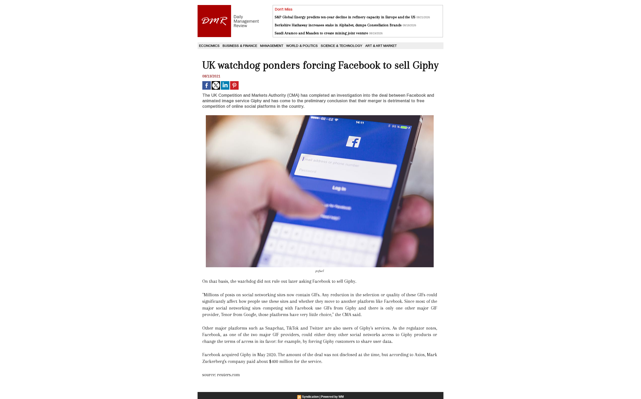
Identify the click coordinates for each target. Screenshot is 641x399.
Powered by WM (332, 396)
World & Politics (302, 46)
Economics (209, 46)
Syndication (310, 396)
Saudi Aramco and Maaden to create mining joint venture (321, 33)
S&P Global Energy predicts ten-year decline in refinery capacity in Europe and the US (345, 17)
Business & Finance (240, 46)
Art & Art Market (381, 46)
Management (271, 46)
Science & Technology (341, 46)
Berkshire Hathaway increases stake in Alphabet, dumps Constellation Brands (338, 25)
